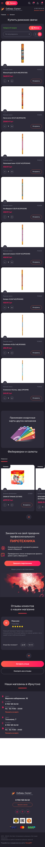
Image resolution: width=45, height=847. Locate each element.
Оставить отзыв (22, 664)
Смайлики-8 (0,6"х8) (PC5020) (14, 344)
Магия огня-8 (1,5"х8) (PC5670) (14, 118)
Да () (23, 645)
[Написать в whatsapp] (17, 812)
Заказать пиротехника (22, 563)
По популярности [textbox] (11, 34)
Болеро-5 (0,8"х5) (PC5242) (13, 299)
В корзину (36, 81)
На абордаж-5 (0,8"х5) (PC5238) (15, 209)
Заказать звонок (39, 10)
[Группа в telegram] (28, 812)
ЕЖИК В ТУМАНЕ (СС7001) (12, 497)
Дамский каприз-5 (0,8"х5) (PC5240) (16, 254)
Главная (3, 14)
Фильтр (36, 28)
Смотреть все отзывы (22, 671)
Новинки (4, 459)
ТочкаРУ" (29, 843)
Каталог (12, 14)
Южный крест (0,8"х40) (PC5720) (15, 73)
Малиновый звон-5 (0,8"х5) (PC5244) (16, 163)
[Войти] (38, 3)
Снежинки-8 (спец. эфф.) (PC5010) (16, 390)
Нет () (31, 645)
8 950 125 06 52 (39, 8)
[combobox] (17, 34)
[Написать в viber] (22, 812)
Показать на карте (11, 712)
